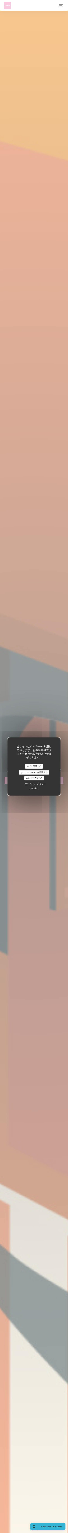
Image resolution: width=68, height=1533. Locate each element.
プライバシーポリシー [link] (35, 784)
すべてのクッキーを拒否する (34, 772)
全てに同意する (34, 766)
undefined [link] (34, 788)
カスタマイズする (34, 778)
